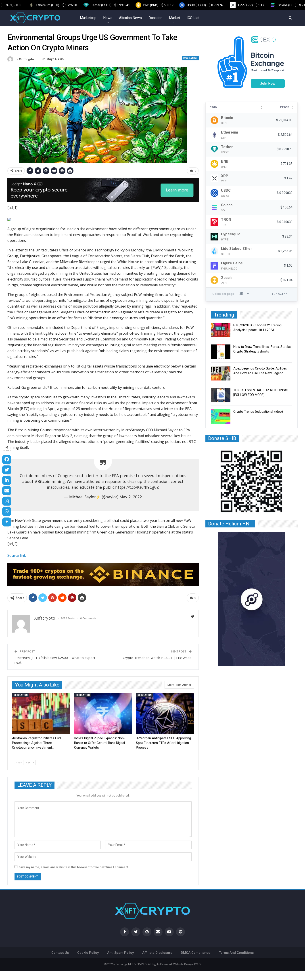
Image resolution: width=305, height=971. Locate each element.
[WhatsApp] (6, 511)
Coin (213, 107)
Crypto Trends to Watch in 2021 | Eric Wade (157, 657)
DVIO (197, 964)
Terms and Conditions (236, 953)
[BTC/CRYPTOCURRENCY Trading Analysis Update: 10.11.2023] (220, 330)
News (107, 18)
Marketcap (88, 18)
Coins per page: (224, 293)
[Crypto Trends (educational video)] (220, 416)
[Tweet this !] (6, 469)
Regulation (190, 58)
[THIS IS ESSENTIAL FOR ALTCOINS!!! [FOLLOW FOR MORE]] (220, 395)
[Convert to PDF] (6, 501)
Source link (16, 555)
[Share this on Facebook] (6, 459)
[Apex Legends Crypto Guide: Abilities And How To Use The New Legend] (220, 373)
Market (174, 18)
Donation (155, 18)
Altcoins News (130, 18)
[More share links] (6, 521)
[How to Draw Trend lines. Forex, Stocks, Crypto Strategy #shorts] (220, 351)
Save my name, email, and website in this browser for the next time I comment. (74, 867)
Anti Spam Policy (120, 953)
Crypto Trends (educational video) (258, 412)
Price (284, 107)
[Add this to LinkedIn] (6, 480)
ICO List (193, 18)
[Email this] (6, 490)
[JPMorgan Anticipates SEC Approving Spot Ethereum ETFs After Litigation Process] (165, 713)
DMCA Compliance (195, 953)
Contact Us (60, 953)
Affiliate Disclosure (157, 953)
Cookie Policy (88, 953)
